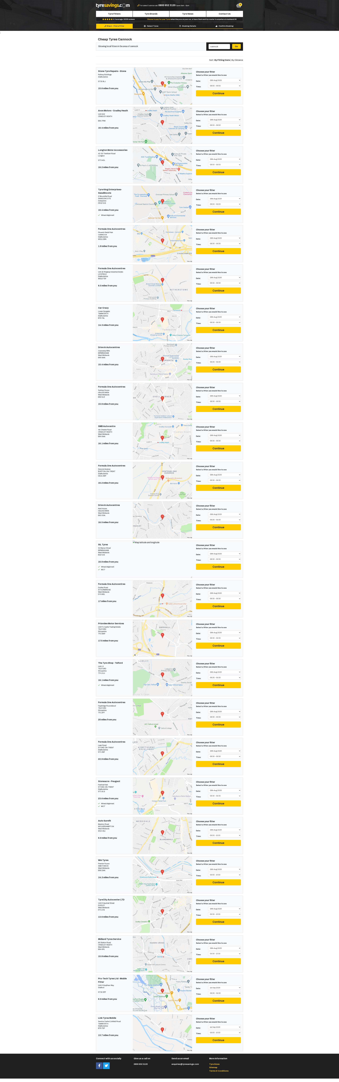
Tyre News (187, 14)
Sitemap (213, 1067)
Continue (218, 93)
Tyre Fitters (114, 14)
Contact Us (225, 14)
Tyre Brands (151, 14)
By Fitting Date (222, 60)
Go (236, 46)
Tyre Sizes (214, 1064)
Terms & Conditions (219, 1071)
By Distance (237, 60)
